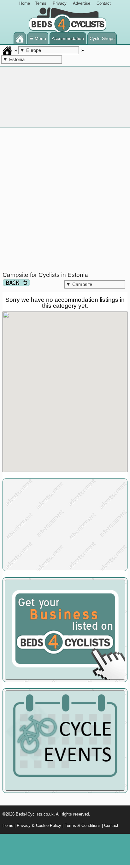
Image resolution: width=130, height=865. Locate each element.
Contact (104, 3)
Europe (30, 50)
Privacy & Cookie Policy (39, 825)
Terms (40, 3)
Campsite (79, 284)
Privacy (60, 3)
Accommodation (68, 38)
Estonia (14, 59)
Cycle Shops (102, 38)
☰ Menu (37, 38)
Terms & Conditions (83, 825)
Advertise (81, 3)
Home (24, 3)
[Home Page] (20, 38)
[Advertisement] (65, 200)
